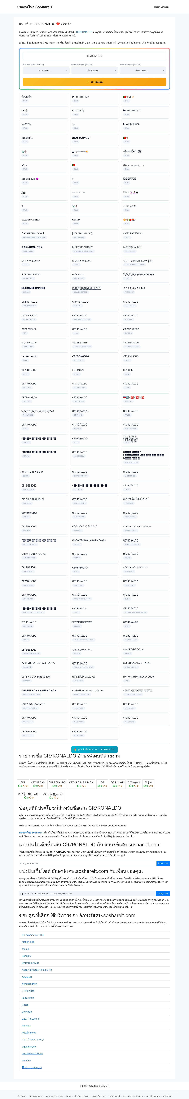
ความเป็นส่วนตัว (99, 1096)
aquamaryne (29, 1046)
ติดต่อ (68, 1096)
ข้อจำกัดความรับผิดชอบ (133, 1096)
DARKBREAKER (30, 963)
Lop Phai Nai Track (32, 1053)
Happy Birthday (161, 7)
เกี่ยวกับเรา (21, 1096)
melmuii (26, 1025)
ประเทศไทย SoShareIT (35, 7)
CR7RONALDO (84, 32)
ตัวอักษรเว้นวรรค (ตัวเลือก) (81, 65)
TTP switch (28, 990)
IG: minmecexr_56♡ (33, 935)
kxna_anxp (28, 997)
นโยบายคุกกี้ (114, 1096)
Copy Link (162, 893)
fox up (25, 949)
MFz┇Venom (29, 1032)
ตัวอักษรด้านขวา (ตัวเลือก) (130, 65)
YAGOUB (27, 976)
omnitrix (26, 1060)
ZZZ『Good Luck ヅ (33, 1039)
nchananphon (29, 983)
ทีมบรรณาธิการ (35, 1096)
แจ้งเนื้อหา (167, 1096)
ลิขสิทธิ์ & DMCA (153, 1096)
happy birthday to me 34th (37, 969)
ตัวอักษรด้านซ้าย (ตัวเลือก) (33, 65)
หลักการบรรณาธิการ (54, 1096)
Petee (25, 1004)
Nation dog (28, 942)
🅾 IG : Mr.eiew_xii (32, 1067)
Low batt (27, 1011)
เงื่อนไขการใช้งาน (81, 1096)
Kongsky (26, 955)
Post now (163, 863)
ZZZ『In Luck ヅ (31, 1018)
